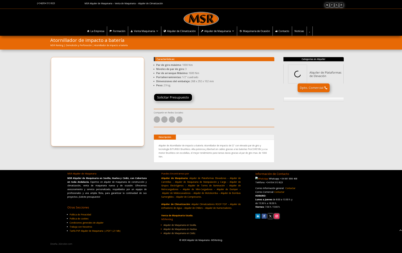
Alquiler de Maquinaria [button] (217, 31)
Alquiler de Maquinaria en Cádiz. (179, 233)
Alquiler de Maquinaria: (174, 178)
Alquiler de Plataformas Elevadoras (208, 178)
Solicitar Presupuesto (173, 97)
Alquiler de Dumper (227, 189)
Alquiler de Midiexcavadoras (176, 193)
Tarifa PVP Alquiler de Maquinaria (95, 230)
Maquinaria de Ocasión (256, 31)
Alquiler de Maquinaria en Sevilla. (179, 225)
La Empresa (97, 31)
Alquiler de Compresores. (189, 196)
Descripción (165, 137)
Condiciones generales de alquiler (86, 222)
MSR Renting (56, 45)
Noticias (299, 31)
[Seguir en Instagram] (341, 5)
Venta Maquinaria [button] (144, 31)
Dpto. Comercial (311, 88)
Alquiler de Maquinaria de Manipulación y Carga (200, 181)
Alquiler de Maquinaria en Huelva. (180, 229)
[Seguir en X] (336, 5)
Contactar (290, 188)
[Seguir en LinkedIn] (327, 5)
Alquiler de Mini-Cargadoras (198, 189)
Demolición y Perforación (79, 45)
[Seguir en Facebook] (332, 5)
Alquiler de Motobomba (205, 193)
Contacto (284, 31)
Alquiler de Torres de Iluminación (206, 185)
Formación (119, 31)
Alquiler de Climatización (181, 31)
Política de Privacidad (80, 214)
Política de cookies (79, 218)
